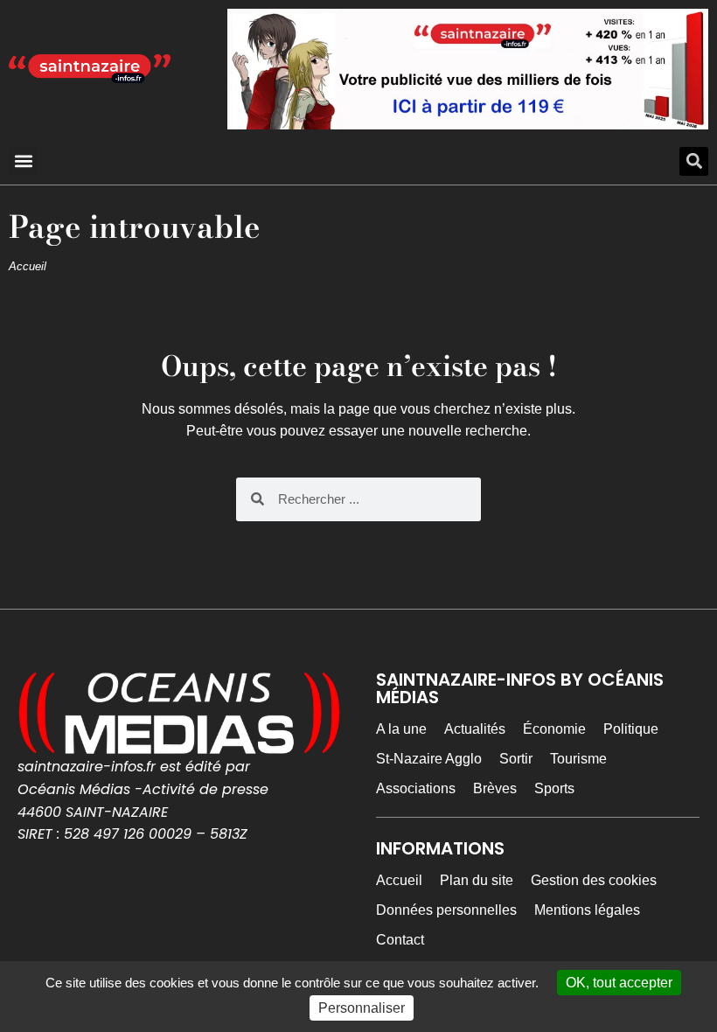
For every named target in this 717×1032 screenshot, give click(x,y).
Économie (554, 729)
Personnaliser (361, 1008)
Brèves (495, 788)
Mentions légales (587, 910)
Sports (554, 788)
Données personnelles (446, 910)
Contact (400, 939)
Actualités (474, 729)
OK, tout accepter (619, 982)
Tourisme (578, 758)
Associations (416, 788)
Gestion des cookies (594, 880)
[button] (23, 161)
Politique (630, 729)
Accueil (27, 266)
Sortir (516, 758)
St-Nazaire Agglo (429, 758)
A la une (401, 729)
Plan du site (476, 880)
